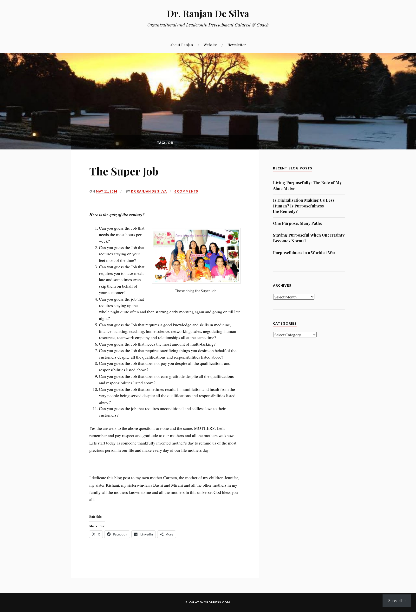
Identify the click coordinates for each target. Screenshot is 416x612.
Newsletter (237, 44)
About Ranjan (181, 44)
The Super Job (123, 171)
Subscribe (396, 600)
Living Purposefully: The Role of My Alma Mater (307, 185)
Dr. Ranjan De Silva (208, 13)
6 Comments (186, 191)
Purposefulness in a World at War (304, 252)
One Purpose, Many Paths (297, 223)
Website (210, 44)
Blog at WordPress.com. (208, 602)
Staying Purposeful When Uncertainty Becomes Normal (308, 237)
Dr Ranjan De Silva (149, 191)
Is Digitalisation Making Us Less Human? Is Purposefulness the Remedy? (303, 205)
